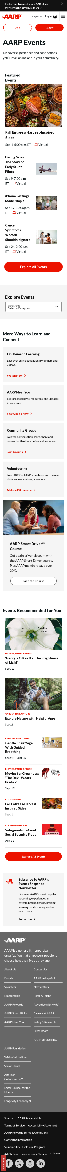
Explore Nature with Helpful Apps (30, 718)
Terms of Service (14, 1125)
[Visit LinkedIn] (40, 1163)
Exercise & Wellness (17, 738)
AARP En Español (44, 978)
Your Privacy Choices (34, 1154)
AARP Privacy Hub (29, 1118)
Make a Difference (19, 490)
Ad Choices (11, 1154)
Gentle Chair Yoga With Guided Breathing (19, 747)
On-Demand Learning (23, 354)
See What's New (18, 413)
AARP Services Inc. (45, 1039)
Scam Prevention (16, 825)
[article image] (33, 125)
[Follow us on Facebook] (8, 1163)
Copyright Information (18, 1139)
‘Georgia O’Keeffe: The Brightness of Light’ (31, 660)
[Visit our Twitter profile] (19, 1163)
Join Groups (15, 451)
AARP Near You (18, 392)
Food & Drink (13, 799)
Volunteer (10, 987)
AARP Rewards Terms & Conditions (26, 1132)
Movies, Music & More (18, 653)
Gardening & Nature (17, 713)
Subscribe (25, 919)
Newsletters (41, 987)
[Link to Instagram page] (30, 1163)
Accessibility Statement (42, 1125)
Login (48, 16)
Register (37, 16)
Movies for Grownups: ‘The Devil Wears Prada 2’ (22, 778)
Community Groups (21, 430)
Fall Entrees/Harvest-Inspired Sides (21, 806)
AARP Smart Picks (15, 1013)
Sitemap (9, 1118)
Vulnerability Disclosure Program (24, 1147)
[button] (63, 16)
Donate (8, 978)
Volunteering (17, 469)
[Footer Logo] (33, 940)
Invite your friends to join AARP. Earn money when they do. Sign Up (26, 5)
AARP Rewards (13, 1004)
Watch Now (15, 375)
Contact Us (41, 969)
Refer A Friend (42, 995)
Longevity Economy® (17, 1100)
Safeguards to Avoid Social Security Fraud (20, 832)
